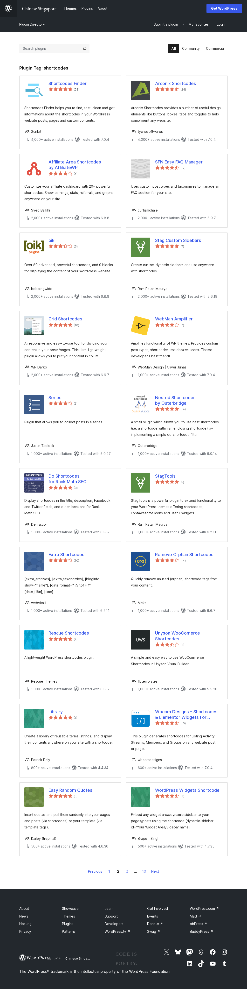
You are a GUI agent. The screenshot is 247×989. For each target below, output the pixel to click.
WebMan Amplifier (174, 318)
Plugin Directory (32, 24)
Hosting (25, 924)
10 (144, 871)
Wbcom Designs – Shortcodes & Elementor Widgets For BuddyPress (186, 714)
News (23, 916)
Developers (114, 924)
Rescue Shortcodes (68, 633)
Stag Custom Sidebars (178, 240)
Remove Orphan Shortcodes (184, 554)
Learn (109, 908)
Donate (155, 924)
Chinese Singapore (79, 958)
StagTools (165, 476)
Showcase (70, 908)
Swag (153, 931)
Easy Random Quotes (70, 790)
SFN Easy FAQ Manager (179, 161)
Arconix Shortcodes (175, 83)
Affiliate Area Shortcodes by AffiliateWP (74, 164)
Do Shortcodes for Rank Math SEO (67, 478)
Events (152, 916)
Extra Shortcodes (66, 554)
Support (111, 916)
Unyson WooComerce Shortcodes (177, 635)
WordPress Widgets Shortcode (187, 790)
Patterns (68, 931)
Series (55, 397)
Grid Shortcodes (65, 318)
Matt (195, 916)
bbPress (198, 924)
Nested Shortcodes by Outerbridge (175, 400)
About (24, 908)
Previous (95, 871)
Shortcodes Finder (67, 83)
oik (51, 240)
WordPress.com (204, 908)
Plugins (67, 924)
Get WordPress (224, 8)
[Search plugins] (84, 48)
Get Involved (157, 908)
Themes (68, 916)
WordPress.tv (117, 931)
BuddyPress (201, 931)
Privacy (25, 931)
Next (155, 871)
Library (55, 711)
